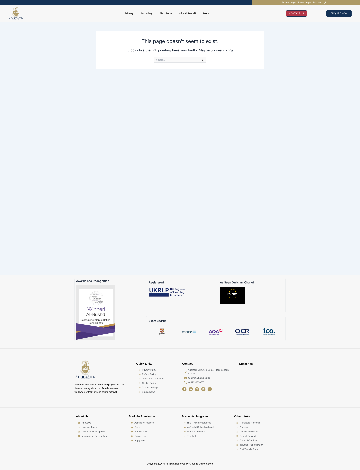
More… (207, 13)
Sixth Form (165, 13)
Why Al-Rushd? (187, 13)
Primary (129, 13)
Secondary (146, 13)
